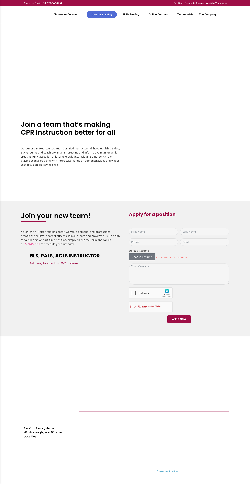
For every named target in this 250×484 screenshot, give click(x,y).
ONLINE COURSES (182, 420)
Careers (142, 420)
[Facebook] (208, 416)
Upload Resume (139, 250)
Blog (140, 415)
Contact (142, 425)
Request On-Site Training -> (212, 3)
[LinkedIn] (225, 416)
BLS (173, 425)
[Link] (29, 14)
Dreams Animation (167, 471)
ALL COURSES (180, 415)
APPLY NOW (179, 319)
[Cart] (226, 14)
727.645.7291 (54, 3)
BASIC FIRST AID (181, 430)
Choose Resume (142, 257)
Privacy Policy (146, 430)
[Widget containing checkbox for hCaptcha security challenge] (151, 292)
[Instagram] (216, 416)
